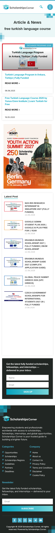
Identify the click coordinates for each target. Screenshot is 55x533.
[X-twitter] (19, 520)
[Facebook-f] (14, 520)
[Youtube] (40, 520)
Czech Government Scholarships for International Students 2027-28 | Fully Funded (35, 299)
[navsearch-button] (41, 7)
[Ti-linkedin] (30, 520)
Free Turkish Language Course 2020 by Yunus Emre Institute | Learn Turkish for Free (26, 101)
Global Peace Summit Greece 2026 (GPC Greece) (37, 280)
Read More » (12, 83)
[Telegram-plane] (35, 520)
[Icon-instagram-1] (25, 520)
